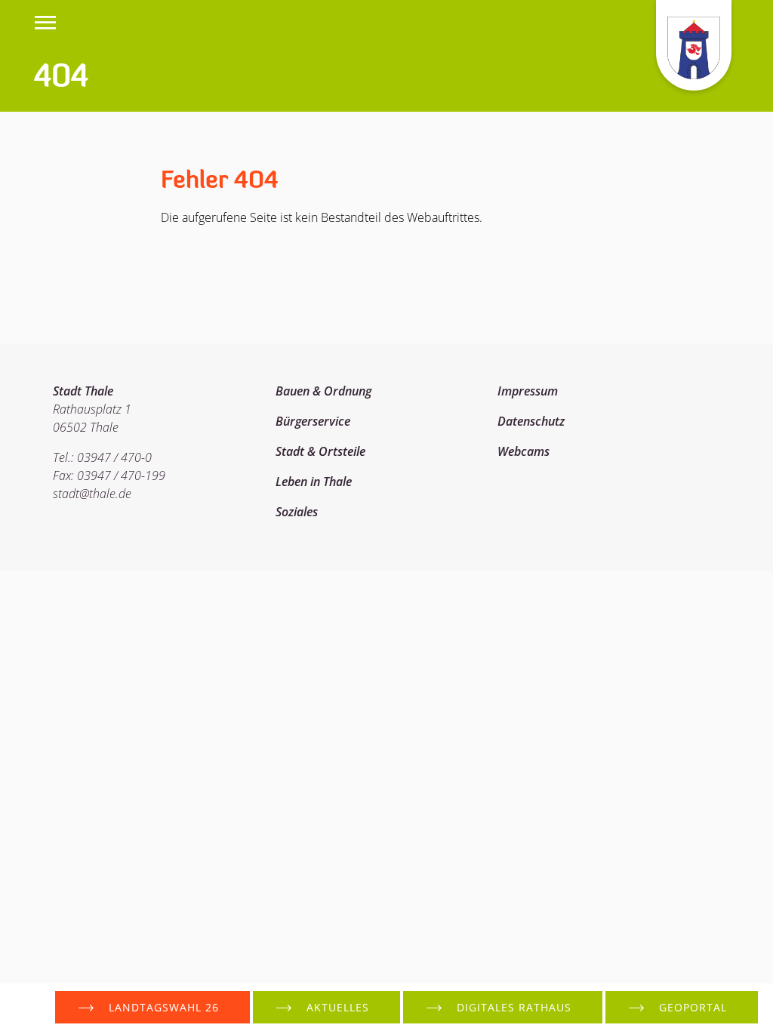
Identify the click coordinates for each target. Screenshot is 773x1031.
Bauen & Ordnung (323, 391)
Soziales (297, 511)
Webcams (523, 451)
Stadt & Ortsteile (320, 451)
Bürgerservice (313, 421)
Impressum (527, 391)
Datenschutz (531, 421)
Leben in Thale (314, 481)
